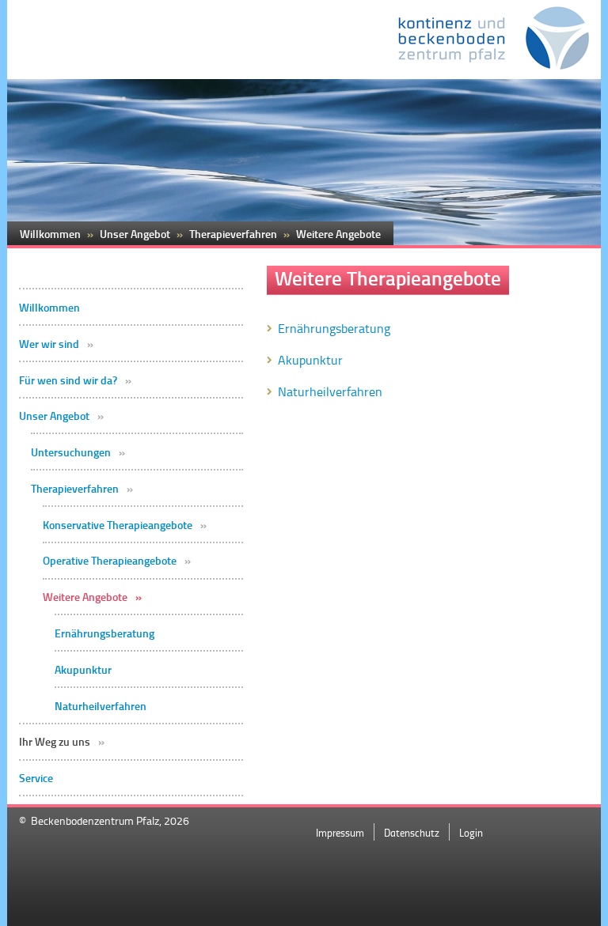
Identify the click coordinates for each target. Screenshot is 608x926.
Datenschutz (411, 832)
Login (471, 832)
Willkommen (49, 307)
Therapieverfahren (75, 488)
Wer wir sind (49, 344)
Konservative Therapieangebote (117, 525)
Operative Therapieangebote (110, 560)
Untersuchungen (71, 452)
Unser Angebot (54, 416)
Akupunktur (83, 669)
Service (36, 778)
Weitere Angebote (85, 597)
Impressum (340, 832)
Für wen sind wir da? (68, 380)
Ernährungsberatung (104, 633)
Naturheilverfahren (100, 706)
